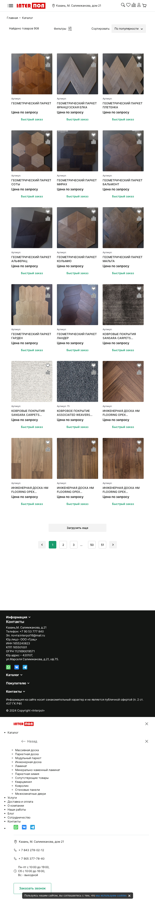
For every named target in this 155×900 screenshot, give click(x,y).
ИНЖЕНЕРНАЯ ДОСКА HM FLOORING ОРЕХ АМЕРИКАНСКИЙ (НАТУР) (121, 490)
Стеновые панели (27, 790)
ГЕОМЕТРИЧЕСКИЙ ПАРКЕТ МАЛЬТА (123, 259)
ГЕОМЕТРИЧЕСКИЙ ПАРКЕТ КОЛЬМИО (77, 259)
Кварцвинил (23, 782)
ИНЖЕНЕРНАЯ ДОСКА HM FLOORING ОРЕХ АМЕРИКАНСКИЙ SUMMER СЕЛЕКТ (30, 490)
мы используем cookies (111, 895)
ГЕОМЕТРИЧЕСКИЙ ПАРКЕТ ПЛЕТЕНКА (123, 105)
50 (92, 545)
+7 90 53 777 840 (32, 631)
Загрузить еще (77, 528)
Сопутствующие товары (32, 778)
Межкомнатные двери (30, 793)
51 (102, 545)
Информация (16, 617)
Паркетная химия (27, 774)
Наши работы (17, 809)
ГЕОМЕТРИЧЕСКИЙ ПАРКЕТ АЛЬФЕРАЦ (31, 259)
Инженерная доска (28, 762)
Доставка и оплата (20, 801)
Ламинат (21, 766)
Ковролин (22, 786)
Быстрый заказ (32, 119)
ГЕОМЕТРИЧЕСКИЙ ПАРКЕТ (31, 103)
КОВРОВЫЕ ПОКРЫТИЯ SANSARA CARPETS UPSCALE (119, 336)
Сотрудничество (19, 817)
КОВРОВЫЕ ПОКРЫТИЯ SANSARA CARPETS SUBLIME (28, 413)
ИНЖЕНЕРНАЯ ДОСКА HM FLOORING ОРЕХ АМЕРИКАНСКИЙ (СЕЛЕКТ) (76, 490)
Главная (12, 18)
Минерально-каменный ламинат (37, 770)
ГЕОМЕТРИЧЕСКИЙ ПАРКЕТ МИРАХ (77, 182)
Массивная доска (27, 750)
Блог (11, 813)
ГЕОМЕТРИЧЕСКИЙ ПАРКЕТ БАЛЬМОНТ (123, 182)
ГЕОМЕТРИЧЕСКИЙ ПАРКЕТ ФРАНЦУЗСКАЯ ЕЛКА (77, 105)
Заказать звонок (32, 888)
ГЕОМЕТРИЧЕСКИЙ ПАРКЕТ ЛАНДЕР (77, 336)
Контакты (14, 691)
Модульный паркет (28, 758)
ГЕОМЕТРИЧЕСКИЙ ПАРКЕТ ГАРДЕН (31, 336)
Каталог (27, 18)
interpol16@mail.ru (32, 635)
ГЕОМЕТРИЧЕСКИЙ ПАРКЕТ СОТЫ (31, 182)
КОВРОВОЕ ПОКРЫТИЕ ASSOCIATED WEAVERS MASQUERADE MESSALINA (75, 413)
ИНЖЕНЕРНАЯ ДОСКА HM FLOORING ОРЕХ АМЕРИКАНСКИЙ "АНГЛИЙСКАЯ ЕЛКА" (121, 413)
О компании (16, 805)
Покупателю (16, 683)
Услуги (12, 797)
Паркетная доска (27, 754)
